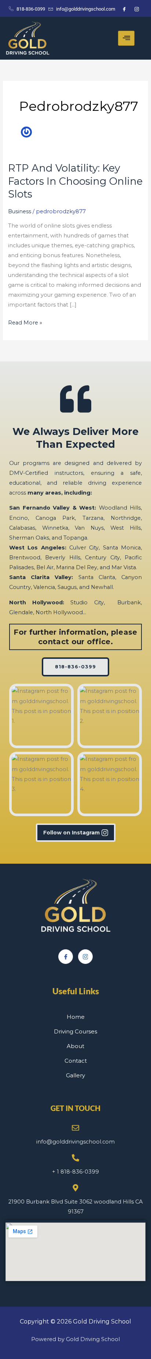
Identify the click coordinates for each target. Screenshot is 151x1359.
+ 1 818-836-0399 (75, 1171)
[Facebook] (65, 956)
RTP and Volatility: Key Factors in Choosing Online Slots (75, 181)
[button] (41, 716)
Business (19, 211)
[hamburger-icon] (126, 38)
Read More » (25, 322)
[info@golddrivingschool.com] (75, 1127)
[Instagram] (85, 956)
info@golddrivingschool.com (75, 1141)
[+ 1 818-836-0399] (75, 1157)
